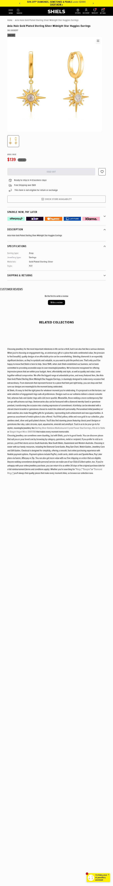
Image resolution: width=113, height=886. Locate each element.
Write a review (56, 302)
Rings (78, 469)
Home (9, 20)
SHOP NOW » (56, 4)
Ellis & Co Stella (98, 428)
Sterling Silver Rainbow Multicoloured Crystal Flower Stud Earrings (63, 428)
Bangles (86, 469)
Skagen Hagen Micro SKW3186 (23, 431)
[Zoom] (98, 41)
